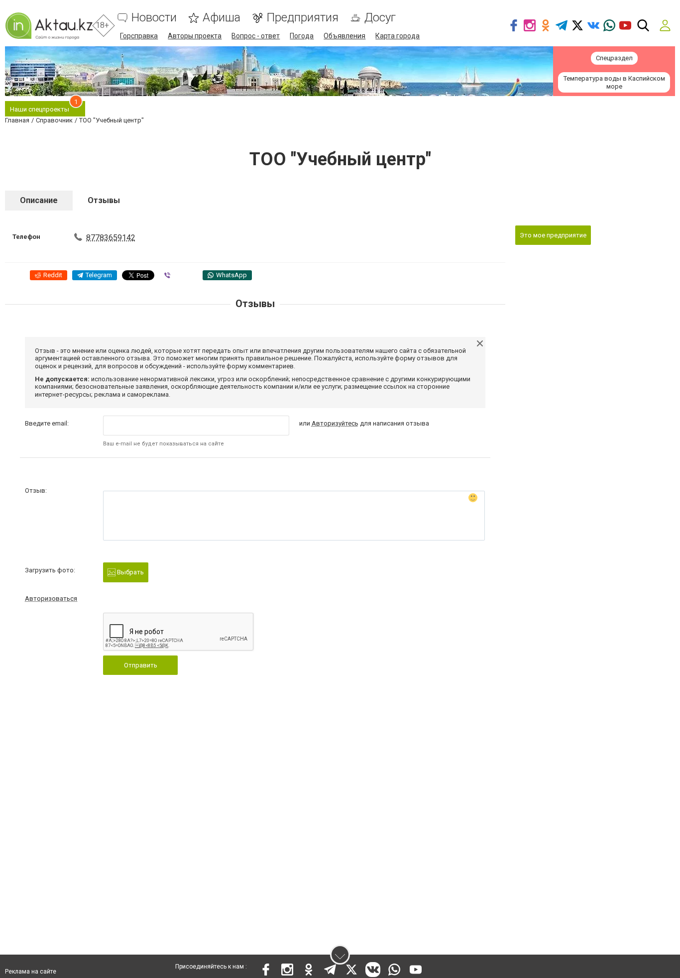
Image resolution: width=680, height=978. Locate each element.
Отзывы (104, 200)
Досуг (380, 17)
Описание (39, 200)
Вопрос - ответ (255, 36)
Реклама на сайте (30, 971)
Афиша (221, 17)
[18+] (49, 25)
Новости (154, 17)
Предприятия (302, 17)
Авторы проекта (195, 36)
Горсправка (139, 36)
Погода (302, 36)
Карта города (397, 36)
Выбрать (129, 572)
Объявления (344, 36)
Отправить (140, 665)
